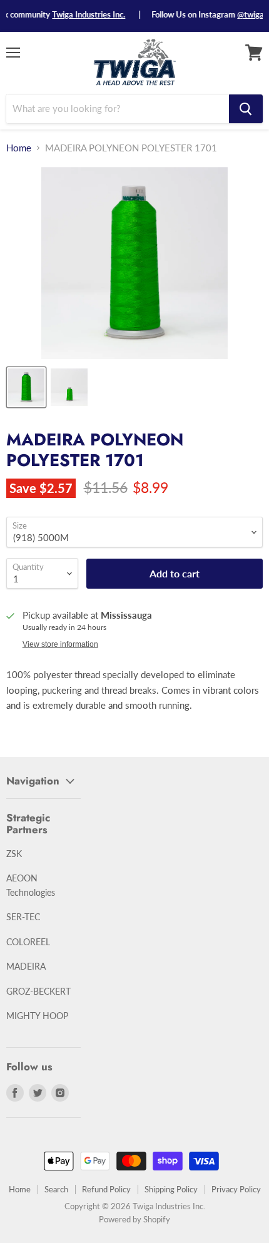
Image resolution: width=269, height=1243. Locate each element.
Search (56, 1189)
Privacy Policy (236, 1189)
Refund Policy (106, 1189)
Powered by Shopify (134, 1219)
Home (18, 148)
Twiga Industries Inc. (80, 14)
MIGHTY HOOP (37, 1015)
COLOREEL (28, 941)
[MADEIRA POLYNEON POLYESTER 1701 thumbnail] (26, 387)
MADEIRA (26, 966)
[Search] (246, 108)
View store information (60, 644)
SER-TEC (23, 916)
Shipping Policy (171, 1189)
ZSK (14, 853)
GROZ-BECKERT (38, 991)
